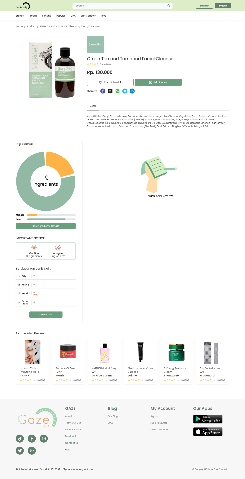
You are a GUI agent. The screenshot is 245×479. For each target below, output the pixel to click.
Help (67, 449)
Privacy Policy (73, 429)
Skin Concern (88, 15)
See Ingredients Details (45, 226)
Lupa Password (159, 423)
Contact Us (71, 443)
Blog (104, 15)
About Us (70, 416)
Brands (20, 15)
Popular (60, 15)
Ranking (46, 15)
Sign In (154, 416)
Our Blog (113, 416)
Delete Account (159, 429)
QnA (73, 15)
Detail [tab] (93, 106)
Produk (33, 15)
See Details (45, 314)
